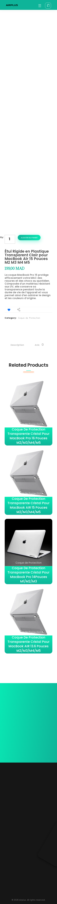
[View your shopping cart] (48, 5)
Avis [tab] (39, 344)
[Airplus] (12, 5)
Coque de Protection (29, 318)
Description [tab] (17, 345)
